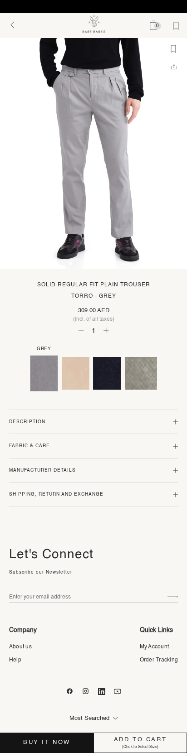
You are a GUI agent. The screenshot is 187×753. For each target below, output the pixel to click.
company (23, 630)
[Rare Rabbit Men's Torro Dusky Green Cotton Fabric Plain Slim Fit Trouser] (141, 373)
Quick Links (156, 630)
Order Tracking (159, 660)
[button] (70, 263)
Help (15, 660)
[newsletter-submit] (172, 597)
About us (20, 647)
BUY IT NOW (46, 742)
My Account (154, 647)
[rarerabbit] (93, 24)
